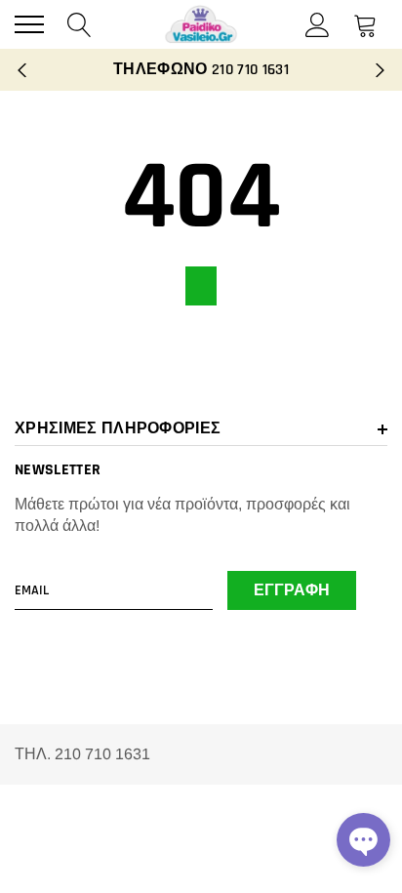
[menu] (29, 24)
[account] (317, 24)
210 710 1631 (250, 70)
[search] (79, 24)
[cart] (365, 24)
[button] (363, 840)
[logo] (201, 24)
